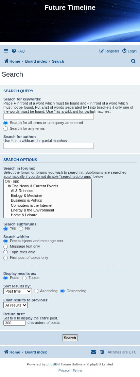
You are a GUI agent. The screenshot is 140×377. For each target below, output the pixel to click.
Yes (12, 228)
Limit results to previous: (26, 300)
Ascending (48, 291)
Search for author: (19, 137)
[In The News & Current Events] (47, 186)
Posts (14, 278)
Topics (33, 278)
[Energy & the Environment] (47, 210)
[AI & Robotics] (47, 191)
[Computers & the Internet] (47, 205)
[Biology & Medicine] (47, 195)
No (27, 228)
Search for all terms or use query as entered (46, 123)
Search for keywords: (22, 99)
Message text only (24, 246)
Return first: (14, 314)
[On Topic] (47, 181)
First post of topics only (28, 257)
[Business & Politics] (47, 200)
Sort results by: (17, 286)
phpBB (52, 364)
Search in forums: (19, 168)
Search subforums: (20, 224)
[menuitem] (18, 51)
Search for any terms (27, 128)
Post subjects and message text (36, 241)
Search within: (16, 237)
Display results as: (19, 273)
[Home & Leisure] (47, 215)
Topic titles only (22, 252)
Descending (76, 291)
